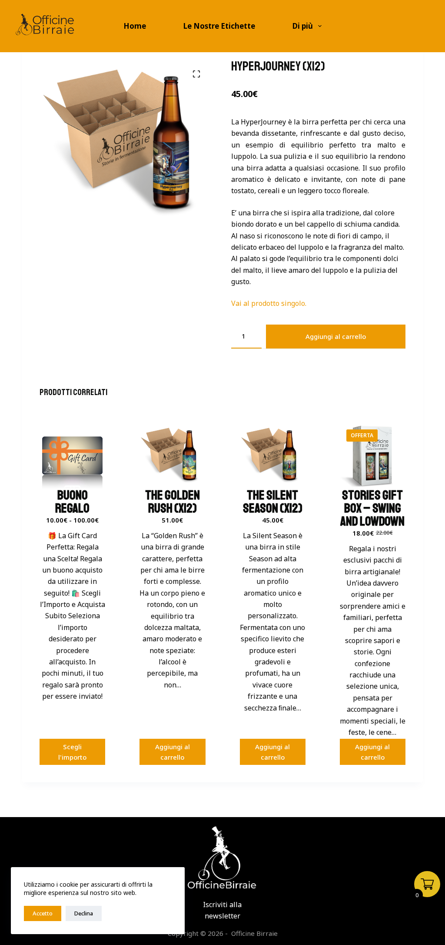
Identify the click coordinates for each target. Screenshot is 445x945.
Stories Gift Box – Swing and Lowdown (372, 508)
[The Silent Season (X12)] (273, 456)
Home (134, 26)
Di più (302, 26)
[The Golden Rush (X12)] (172, 456)
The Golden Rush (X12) (172, 501)
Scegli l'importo (72, 752)
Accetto (43, 913)
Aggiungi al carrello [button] (172, 752)
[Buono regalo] (72, 456)
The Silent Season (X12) (272, 501)
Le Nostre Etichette (219, 26)
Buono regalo (72, 501)
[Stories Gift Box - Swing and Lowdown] (372, 456)
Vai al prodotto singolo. (268, 303)
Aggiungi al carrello (336, 336)
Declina (83, 913)
